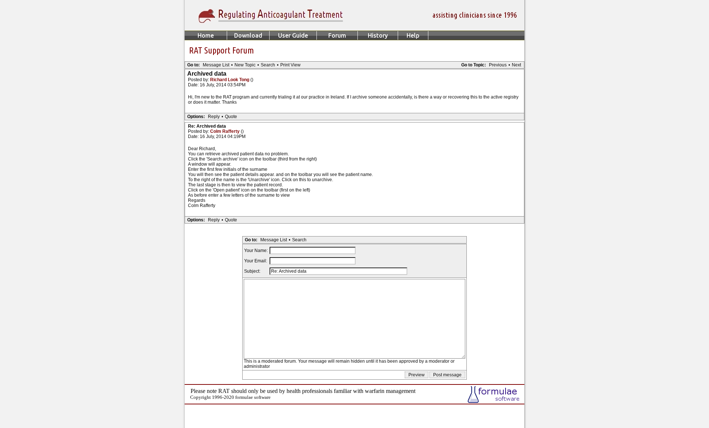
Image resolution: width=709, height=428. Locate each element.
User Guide (293, 35)
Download (248, 35)
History (378, 35)
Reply (214, 116)
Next (516, 65)
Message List (216, 65)
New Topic (245, 65)
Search (268, 65)
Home (206, 35)
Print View (290, 65)
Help (413, 35)
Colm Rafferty (225, 131)
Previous (498, 65)
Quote (231, 116)
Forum (337, 35)
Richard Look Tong (230, 79)
